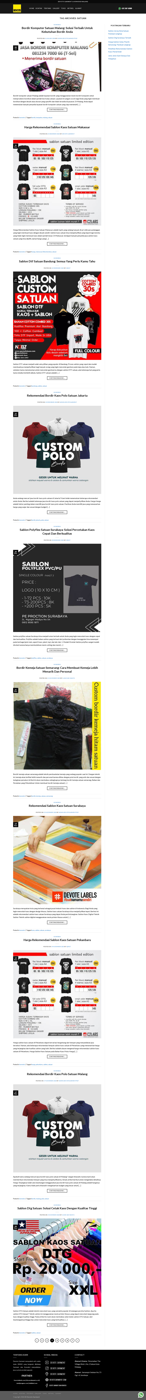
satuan (50, 117)
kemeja (38, 796)
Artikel (70, 8)
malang (45, 117)
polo (42, 520)
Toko (63, 8)
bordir (33, 117)
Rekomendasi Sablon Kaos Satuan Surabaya (57, 805)
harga (33, 252)
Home (31, 8)
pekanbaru (39, 1064)
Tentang (47, 8)
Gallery (56, 8)
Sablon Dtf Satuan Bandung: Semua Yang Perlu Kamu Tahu (57, 261)
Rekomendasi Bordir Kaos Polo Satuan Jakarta (57, 395)
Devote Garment (68, 134)
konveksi (57, 24)
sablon (40, 386)
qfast (68, 268)
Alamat (78, 8)
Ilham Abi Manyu (69, 678)
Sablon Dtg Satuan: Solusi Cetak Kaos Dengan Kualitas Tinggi (57, 1208)
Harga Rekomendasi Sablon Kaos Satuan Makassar (57, 127)
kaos (33, 930)
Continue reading (57, 109)
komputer (39, 117)
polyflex (33, 658)
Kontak (39, 8)
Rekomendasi (47, 252)
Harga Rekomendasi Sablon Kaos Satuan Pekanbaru (57, 940)
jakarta (38, 520)
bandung (34, 386)
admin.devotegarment (68, 402)
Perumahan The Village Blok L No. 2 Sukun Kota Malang (87, 1364)
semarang (49, 796)
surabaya (50, 658)
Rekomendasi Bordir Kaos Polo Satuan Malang (57, 1074)
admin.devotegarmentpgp (67, 38)
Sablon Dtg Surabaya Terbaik (119, 38)
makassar (39, 252)
